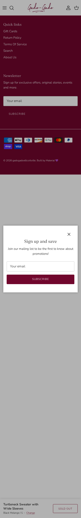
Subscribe (40, 279)
